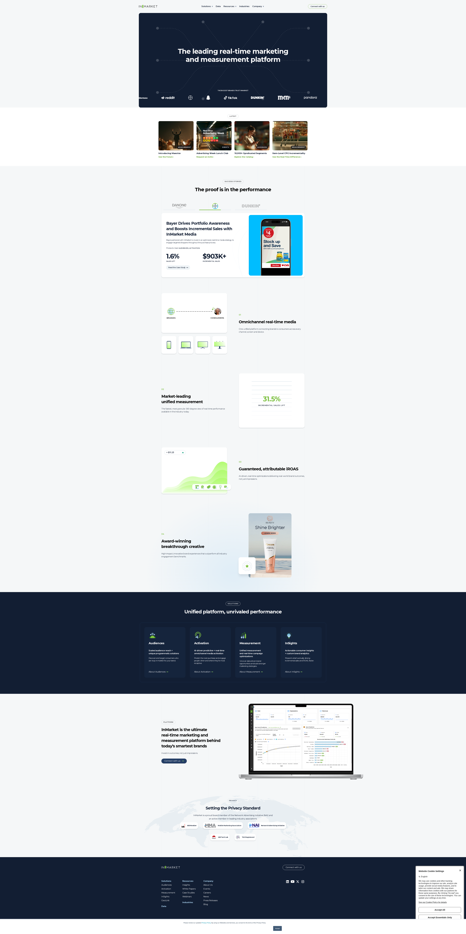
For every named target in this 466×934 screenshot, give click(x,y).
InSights (165, 896)
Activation (166, 889)
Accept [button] (277, 928)
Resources (229, 6)
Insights (186, 885)
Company (257, 6)
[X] (298, 881)
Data (218, 6)
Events (206, 889)
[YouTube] (292, 881)
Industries (244, 6)
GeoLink (165, 900)
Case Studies (188, 893)
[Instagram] (303, 881)
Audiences (166, 885)
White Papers (189, 889)
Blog (205, 904)
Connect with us (318, 6)
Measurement (168, 893)
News (206, 896)
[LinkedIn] (287, 881)
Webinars (186, 896)
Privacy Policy (206, 923)
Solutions (206, 6)
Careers (207, 893)
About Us (207, 885)
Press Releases (210, 900)
